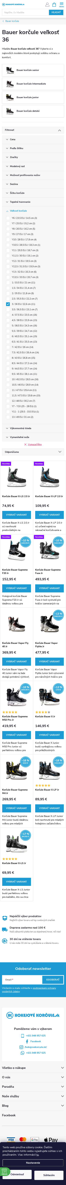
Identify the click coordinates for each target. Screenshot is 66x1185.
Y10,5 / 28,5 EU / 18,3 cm (26, 245)
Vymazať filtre (35, 444)
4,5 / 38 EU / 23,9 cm (24, 320)
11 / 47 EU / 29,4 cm (24, 390)
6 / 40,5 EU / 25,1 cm (24, 336)
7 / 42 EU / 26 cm (22, 347)
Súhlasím (49, 1175)
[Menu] (61, 4)
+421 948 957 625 (36, 1035)
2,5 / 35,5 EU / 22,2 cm (24, 298)
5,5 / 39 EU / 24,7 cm (24, 331)
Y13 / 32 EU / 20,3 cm (24, 271)
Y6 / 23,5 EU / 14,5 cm (24, 218)
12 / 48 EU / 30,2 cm (23, 401)
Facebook (35, 1041)
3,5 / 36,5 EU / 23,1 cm (24, 309)
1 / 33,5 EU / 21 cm (23, 282)
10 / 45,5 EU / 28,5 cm (25, 379)
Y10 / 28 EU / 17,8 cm (24, 239)
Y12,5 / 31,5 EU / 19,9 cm (26, 266)
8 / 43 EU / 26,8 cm (23, 357)
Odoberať (53, 979)
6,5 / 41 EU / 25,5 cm (24, 341)
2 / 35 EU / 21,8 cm (22, 293)
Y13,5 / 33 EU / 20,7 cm (25, 277)
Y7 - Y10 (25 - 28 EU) (24, 406)
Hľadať (56, 12)
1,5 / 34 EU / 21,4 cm (23, 288)
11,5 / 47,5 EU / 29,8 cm (26, 395)
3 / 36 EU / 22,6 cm (23, 304)
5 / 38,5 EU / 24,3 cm (24, 325)
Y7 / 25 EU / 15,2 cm (23, 223)
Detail (16, 515)
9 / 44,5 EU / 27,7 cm (24, 368)
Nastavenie (33, 1163)
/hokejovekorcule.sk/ (36, 1047)
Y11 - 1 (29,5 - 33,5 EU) (25, 411)
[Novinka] (16, 477)
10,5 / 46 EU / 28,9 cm (25, 384)
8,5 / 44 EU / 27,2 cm (24, 363)
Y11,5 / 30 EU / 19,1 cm (25, 255)
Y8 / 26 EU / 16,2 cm (23, 228)
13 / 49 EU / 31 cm (22, 417)
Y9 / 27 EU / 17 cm (22, 234)
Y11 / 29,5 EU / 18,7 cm (25, 250)
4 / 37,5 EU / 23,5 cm (24, 314)
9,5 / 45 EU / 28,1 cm (24, 374)
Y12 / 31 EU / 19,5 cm (24, 261)
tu (37, 1155)
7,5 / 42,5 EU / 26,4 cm (25, 352)
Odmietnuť (17, 1174)
